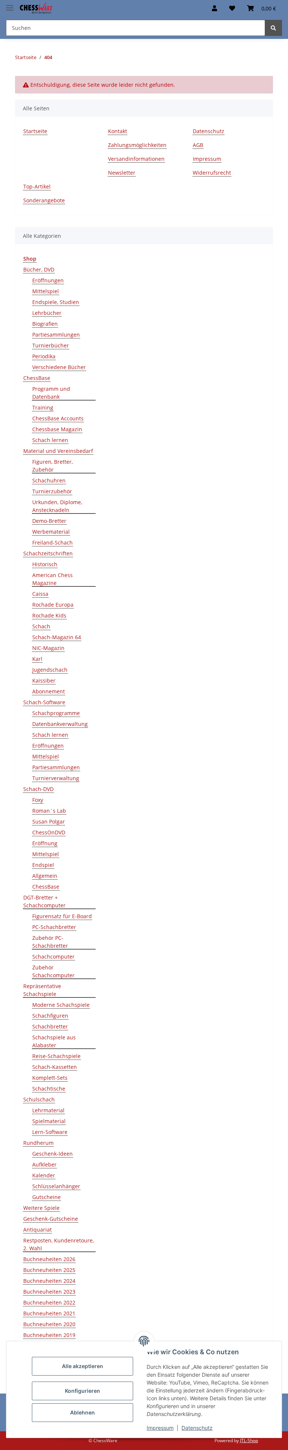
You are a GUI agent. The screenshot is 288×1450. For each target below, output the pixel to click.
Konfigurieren (82, 1391)
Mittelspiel (45, 291)
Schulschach (39, 1099)
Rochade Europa (53, 604)
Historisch (44, 564)
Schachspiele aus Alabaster (54, 1041)
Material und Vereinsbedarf (58, 450)
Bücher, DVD (38, 269)
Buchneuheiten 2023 (49, 1291)
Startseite (35, 131)
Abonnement (48, 691)
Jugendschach (50, 669)
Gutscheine (46, 1197)
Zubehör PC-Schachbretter (50, 941)
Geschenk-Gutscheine (50, 1218)
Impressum (160, 1428)
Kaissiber (44, 680)
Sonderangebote (44, 200)
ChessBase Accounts (58, 418)
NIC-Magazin (48, 648)
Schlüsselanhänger (56, 1186)
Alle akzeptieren (82, 1366)
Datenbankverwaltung (60, 723)
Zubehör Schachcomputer (53, 971)
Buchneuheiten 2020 (49, 1324)
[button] (214, 8)
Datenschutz (197, 1428)
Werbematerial (51, 531)
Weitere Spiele (41, 1207)
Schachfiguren (50, 1015)
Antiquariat (37, 1229)
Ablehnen (82, 1412)
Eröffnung (44, 843)
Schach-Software (44, 702)
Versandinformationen (136, 158)
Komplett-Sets (50, 1077)
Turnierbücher (50, 345)
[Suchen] (273, 28)
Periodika (44, 356)
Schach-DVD (38, 789)
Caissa (40, 593)
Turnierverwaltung (55, 778)
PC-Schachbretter (54, 927)
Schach (41, 626)
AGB (198, 144)
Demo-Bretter (49, 520)
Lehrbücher (47, 312)
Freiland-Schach (52, 542)
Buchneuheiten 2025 (49, 1269)
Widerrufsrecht (212, 172)
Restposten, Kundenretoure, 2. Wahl (58, 1244)
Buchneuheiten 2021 (49, 1313)
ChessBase (36, 377)
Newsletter (121, 172)
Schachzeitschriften (48, 553)
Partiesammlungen (56, 334)
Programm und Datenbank (51, 392)
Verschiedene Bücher (59, 367)
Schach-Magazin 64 (56, 637)
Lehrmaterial (48, 1110)
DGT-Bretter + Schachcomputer (44, 901)
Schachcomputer (53, 956)
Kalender (43, 1175)
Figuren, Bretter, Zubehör (52, 465)
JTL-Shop (249, 1440)
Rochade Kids (49, 615)
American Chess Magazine (52, 578)
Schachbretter (50, 1026)
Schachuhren (49, 480)
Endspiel (43, 864)
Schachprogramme (56, 713)
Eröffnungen (48, 280)
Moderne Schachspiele (61, 1004)
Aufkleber (44, 1164)
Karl (37, 658)
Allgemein (44, 875)
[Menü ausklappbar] (10, 4)
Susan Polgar (48, 821)
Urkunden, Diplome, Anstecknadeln (57, 506)
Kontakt (117, 131)
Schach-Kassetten (54, 1066)
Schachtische (48, 1088)
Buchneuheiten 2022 (49, 1302)
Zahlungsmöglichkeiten (137, 144)
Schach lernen (50, 440)
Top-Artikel (37, 186)
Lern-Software (50, 1131)
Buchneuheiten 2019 (49, 1335)
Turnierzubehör (52, 491)
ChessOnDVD (48, 832)
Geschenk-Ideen (52, 1153)
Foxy (37, 799)
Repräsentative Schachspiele (42, 989)
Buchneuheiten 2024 (49, 1280)
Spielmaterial (49, 1121)
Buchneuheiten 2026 (49, 1259)
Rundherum (38, 1142)
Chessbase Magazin (57, 429)
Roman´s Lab (49, 810)
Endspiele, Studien (55, 302)
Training (42, 407)
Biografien (45, 323)
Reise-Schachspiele (56, 1056)
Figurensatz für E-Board (62, 916)
